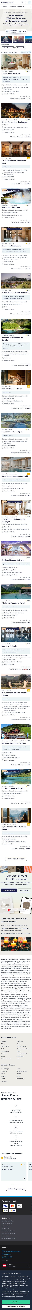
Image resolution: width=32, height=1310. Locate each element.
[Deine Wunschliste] (25, 2)
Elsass (19, 1051)
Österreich (4, 1041)
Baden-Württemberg (23, 1049)
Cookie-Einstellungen (8, 1231)
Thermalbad (4, 977)
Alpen (18, 1059)
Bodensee (4, 1054)
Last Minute (20, 6)
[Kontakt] (22, 2)
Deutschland (5, 1046)
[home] (11, 2)
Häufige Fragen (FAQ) (8, 1238)
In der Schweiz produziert (17, 910)
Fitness (19, 1069)
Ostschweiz (20, 1056)
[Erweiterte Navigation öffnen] (30, 6)
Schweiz (3, 1044)
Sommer (3, 1076)
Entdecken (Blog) (7, 1223)
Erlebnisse (4, 6)
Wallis (3, 1056)
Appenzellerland (22, 1054)
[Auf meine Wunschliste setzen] (29, 56)
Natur (3, 1074)
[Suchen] (29, 2)
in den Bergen (5, 1069)
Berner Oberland (6, 1059)
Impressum (5, 1236)
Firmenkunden (6, 1226)
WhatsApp (7, 1254)
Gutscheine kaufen (7, 1221)
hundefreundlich (22, 1071)
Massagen (18, 985)
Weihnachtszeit (7, 959)
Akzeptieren (16, 1302)
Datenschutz (5, 1228)
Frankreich (20, 1041)
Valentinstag (20, 1079)
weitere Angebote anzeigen (16, 859)
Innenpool (4, 1081)
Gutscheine (12, 6)
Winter (19, 1074)
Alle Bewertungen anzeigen (16, 1189)
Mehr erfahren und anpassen (16, 1306)
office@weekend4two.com (12, 1251)
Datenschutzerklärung (8, 1289)
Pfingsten (4, 1071)
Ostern (19, 1076)
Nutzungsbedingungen (9, 1233)
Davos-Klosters (21, 1046)
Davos (18, 1044)
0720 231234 (8, 1257)
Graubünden (5, 1051)
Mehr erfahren (24, 890)
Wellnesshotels (18, 966)
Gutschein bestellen (9, 890)
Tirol (2, 1049)
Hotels (21, 991)
